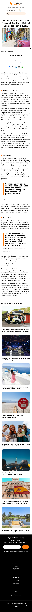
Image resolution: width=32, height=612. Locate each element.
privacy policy (25, 319)
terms (19, 319)
